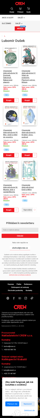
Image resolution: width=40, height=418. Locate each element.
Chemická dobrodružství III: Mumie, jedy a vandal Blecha (10, 188)
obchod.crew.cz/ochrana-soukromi (20, 275)
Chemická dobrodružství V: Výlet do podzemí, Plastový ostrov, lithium (29, 76)
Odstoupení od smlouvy (20, 287)
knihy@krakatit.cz (10, 370)
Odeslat (20, 236)
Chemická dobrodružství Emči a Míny (28, 187)
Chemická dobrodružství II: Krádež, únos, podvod (29, 133)
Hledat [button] (11, 12)
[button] (21, 18)
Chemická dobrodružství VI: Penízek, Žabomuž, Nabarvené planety (10, 76)
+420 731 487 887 (10, 373)
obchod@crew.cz (20, 248)
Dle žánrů (6, 23)
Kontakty (29, 290)
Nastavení (28, 404)
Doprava (11, 284)
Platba (19, 284)
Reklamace (28, 284)
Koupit (8, 100)
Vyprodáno (27, 210)
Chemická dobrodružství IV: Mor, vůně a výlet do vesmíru (10, 133)
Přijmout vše (12, 404)
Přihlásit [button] (20, 12)
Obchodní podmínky (15, 290)
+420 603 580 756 (10, 349)
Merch (21, 28)
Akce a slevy (7, 18)
